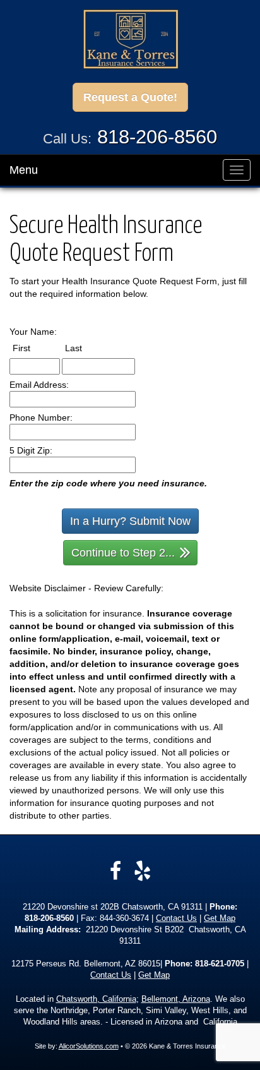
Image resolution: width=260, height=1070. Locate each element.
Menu (23, 170)
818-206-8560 (157, 137)
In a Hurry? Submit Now (130, 521)
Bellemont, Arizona (175, 999)
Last (85, 347)
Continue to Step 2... (123, 552)
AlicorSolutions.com (89, 1046)
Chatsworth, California (96, 999)
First (33, 347)
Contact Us (176, 918)
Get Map (219, 918)
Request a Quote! (130, 97)
